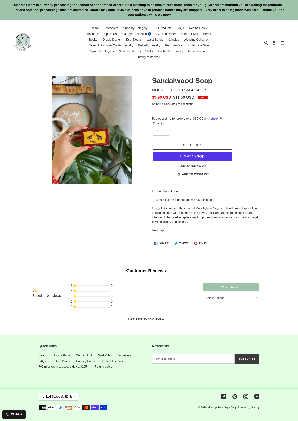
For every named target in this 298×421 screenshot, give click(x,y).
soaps (186, 199)
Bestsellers (124, 355)
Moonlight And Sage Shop (222, 407)
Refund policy (103, 366)
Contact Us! (84, 355)
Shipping (157, 103)
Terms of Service (112, 361)
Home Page (62, 355)
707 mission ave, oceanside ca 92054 (63, 366)
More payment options (193, 165)
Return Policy (61, 361)
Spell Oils (104, 355)
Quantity (158, 123)
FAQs (42, 361)
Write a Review (230, 287)
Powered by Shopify (248, 407)
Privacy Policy (85, 361)
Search (43, 355)
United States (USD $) (57, 396)
